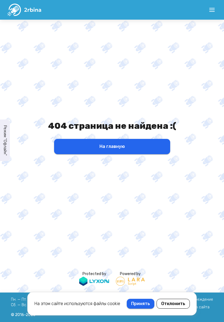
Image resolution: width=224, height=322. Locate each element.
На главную (112, 146)
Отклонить (173, 303)
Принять (140, 303)
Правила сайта (196, 307)
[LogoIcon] (24, 9)
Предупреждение (197, 299)
